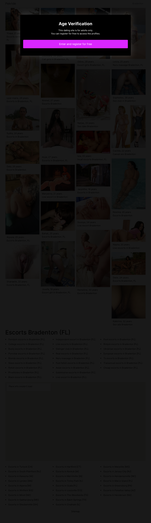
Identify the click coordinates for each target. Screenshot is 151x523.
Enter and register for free (75, 44)
